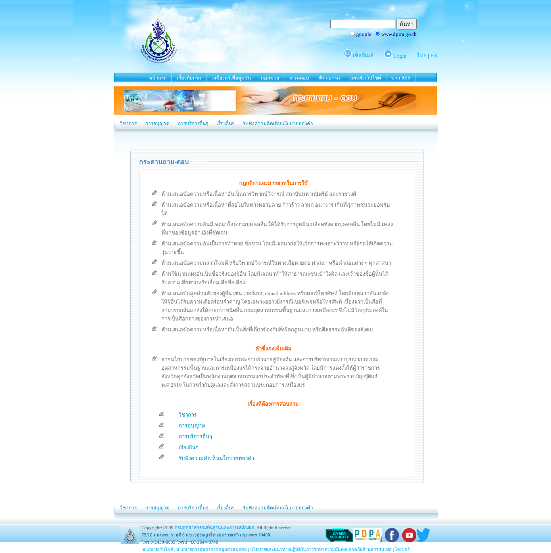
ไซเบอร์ (402, 549)
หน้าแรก (158, 78)
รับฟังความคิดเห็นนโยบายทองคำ (278, 123)
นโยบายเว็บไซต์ (157, 549)
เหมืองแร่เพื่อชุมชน (231, 78)
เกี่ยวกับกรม (189, 78)
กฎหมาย (270, 78)
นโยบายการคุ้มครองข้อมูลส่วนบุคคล (211, 549)
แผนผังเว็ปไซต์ (365, 78)
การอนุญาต (157, 123)
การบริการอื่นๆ (193, 123)
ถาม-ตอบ (299, 78)
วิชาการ (128, 123)
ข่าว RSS (400, 78)
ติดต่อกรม (329, 78)
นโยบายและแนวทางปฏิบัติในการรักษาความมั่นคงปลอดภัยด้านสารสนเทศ (321, 549)
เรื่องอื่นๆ (225, 123)
